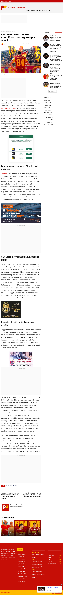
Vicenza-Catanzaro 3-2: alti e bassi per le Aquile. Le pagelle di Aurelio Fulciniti (55, 85)
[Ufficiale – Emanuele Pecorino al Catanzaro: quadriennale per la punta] (20, 528)
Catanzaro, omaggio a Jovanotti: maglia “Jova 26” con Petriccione (7, 533)
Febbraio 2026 (48, 112)
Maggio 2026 (47, 105)
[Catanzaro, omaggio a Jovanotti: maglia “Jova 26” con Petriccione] (7, 528)
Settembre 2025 (48, 125)
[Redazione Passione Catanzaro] (2, 44)
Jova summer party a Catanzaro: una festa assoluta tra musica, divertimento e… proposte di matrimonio (55, 47)
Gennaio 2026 (48, 115)
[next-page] (5, 538)
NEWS (13, 31)
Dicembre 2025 (48, 117)
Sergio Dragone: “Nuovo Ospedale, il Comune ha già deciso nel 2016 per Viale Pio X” (32, 495)
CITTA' (51, 42)
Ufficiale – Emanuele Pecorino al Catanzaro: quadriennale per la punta (21, 532)
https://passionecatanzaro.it (16, 506)
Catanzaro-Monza (11, 486)
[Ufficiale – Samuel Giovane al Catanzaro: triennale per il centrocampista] (34, 528)
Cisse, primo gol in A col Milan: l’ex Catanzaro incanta (55, 39)
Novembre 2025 (48, 120)
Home (2, 28)
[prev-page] (2, 538)
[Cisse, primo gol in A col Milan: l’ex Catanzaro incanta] (46, 38)
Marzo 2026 (47, 110)
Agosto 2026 (47, 98)
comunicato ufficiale (8, 108)
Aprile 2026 (47, 107)
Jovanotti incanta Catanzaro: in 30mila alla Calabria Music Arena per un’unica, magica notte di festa (56, 57)
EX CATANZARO (53, 35)
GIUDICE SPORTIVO (9, 28)
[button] (60, 8)
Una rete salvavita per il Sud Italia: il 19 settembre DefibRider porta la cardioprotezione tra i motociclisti (55, 68)
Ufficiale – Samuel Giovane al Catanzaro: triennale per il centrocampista (34, 532)
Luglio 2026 (47, 100)
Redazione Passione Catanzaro (13, 44)
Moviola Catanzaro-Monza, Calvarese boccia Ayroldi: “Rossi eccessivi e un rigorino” (10, 495)
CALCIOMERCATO (21, 529)
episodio (5, 174)
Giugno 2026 (47, 102)
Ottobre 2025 (48, 122)
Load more (52, 91)
